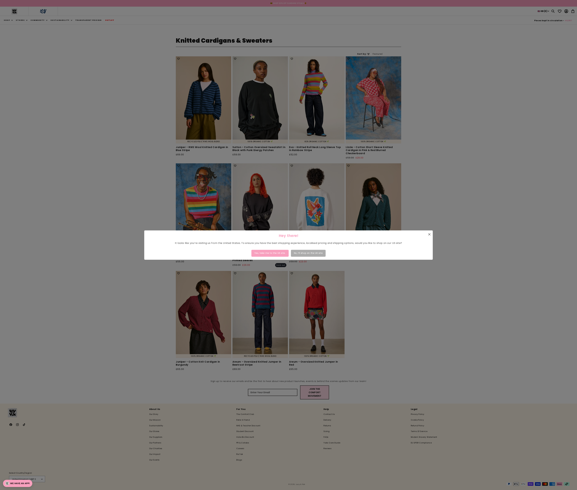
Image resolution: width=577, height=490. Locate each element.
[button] (17, 483)
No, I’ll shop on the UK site (308, 253)
